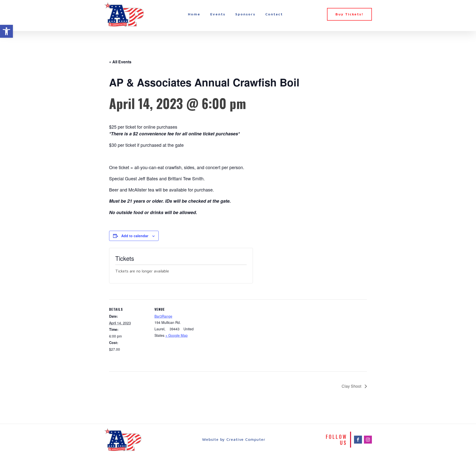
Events (217, 14)
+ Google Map (176, 335)
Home (194, 14)
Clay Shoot (352, 386)
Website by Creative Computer (233, 439)
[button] (6, 31)
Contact (274, 14)
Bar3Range (163, 316)
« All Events (120, 62)
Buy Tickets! (349, 14)
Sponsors (245, 14)
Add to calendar (134, 235)
